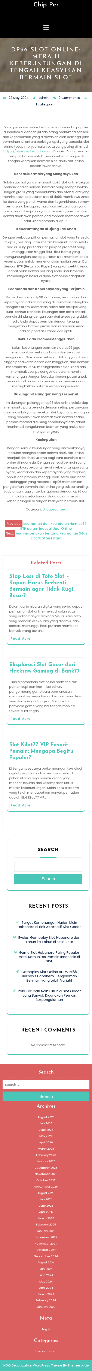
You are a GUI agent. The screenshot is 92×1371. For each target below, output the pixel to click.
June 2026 (46, 1130)
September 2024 (46, 1256)
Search (48, 849)
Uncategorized (54, 509)
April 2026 (46, 1142)
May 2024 (46, 1281)
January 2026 (46, 1161)
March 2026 (46, 1149)
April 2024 (46, 1288)
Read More (20, 638)
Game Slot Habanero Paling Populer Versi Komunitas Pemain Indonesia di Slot (49, 957)
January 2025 (46, 1231)
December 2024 (46, 1237)
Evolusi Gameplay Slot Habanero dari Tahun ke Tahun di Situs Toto (49, 939)
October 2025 (46, 1180)
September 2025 (46, 1187)
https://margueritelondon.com (28, 151)
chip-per (46, 5)
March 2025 (46, 1218)
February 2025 (46, 1224)
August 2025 (46, 1193)
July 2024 (46, 1269)
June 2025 (46, 1206)
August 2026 (46, 1117)
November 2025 (46, 1174)
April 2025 (46, 1212)
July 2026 (46, 1123)
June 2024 (46, 1275)
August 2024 (46, 1262)
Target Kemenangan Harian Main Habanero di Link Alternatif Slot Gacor (49, 924)
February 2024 (46, 1300)
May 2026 (46, 1136)
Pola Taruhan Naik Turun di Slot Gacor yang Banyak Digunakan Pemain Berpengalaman (49, 995)
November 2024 (46, 1244)
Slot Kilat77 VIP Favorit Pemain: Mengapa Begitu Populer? (41, 751)
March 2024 (46, 1294)
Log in (46, 1329)
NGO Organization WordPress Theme (32, 1365)
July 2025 (46, 1199)
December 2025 (46, 1168)
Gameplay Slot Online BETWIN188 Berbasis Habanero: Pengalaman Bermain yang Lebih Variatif (49, 976)
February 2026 (46, 1155)
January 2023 (46, 1307)
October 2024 (46, 1250)
